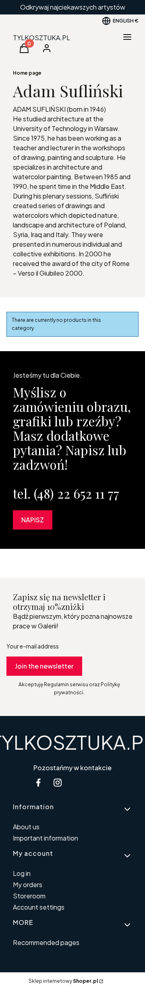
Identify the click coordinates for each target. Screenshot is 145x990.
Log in (22, 873)
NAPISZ (32, 519)
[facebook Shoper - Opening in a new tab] (38, 782)
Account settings (38, 907)
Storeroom (29, 896)
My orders (27, 884)
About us (26, 826)
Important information (45, 838)
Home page (27, 73)
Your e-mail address (32, 646)
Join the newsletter (44, 666)
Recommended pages (46, 942)
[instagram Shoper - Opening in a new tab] (57, 782)
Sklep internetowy (63, 981)
